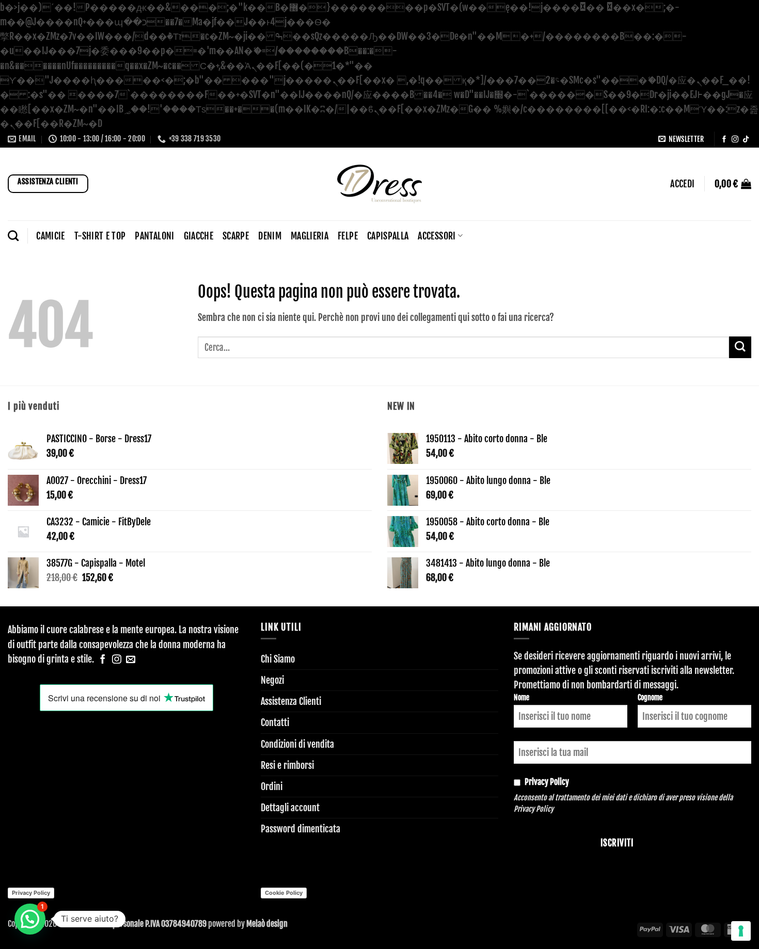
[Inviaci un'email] (130, 660)
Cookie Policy (284, 892)
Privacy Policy (534, 809)
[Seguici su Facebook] (724, 139)
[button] (681, 139)
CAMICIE (50, 236)
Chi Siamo (278, 659)
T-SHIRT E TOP (100, 236)
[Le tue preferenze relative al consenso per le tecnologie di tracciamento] (741, 931)
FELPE (348, 236)
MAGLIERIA (309, 236)
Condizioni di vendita (297, 744)
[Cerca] (13, 235)
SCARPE (236, 236)
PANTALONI (154, 236)
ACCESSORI (436, 236)
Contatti (275, 722)
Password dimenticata (300, 828)
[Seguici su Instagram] (735, 139)
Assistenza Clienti (291, 701)
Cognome (650, 697)
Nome (521, 697)
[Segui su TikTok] (745, 139)
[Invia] (740, 347)
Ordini (271, 786)
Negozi (272, 680)
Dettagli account (290, 807)
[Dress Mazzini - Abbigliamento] (379, 184)
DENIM (269, 236)
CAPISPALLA (388, 236)
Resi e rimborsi (287, 765)
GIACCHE (198, 236)
